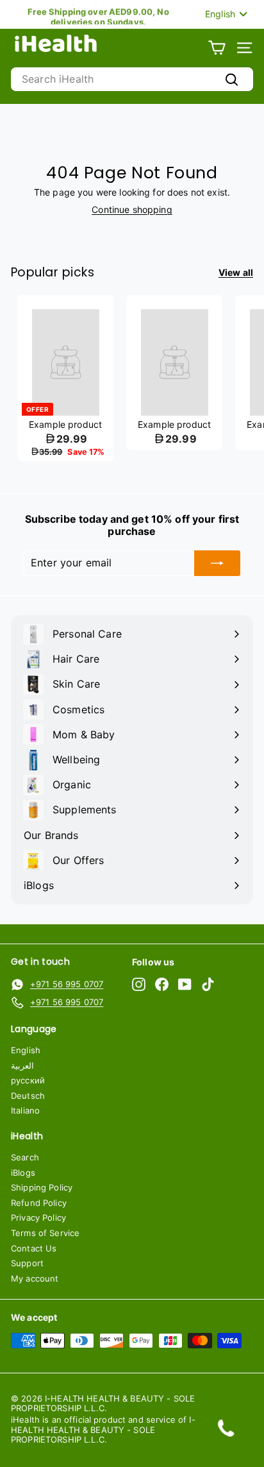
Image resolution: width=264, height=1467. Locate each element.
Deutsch (28, 1095)
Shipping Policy (41, 1187)
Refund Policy (39, 1203)
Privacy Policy (38, 1217)
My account (34, 1278)
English (25, 1050)
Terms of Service (45, 1233)
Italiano (25, 1110)
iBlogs (23, 1172)
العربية (22, 1065)
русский (28, 1080)
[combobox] (132, 79)
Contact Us (33, 1248)
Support (27, 1263)
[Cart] (217, 48)
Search (25, 1157)
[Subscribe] (217, 563)
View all (236, 272)
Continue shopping (132, 209)
